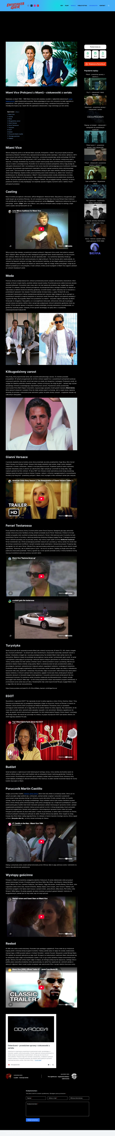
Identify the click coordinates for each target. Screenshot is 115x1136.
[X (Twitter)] (31, 6)
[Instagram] (35, 6)
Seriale (73, 5)
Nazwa (29, 1098)
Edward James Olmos (31, 793)
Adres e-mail (53, 1098)
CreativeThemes (44, 1133)
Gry (61, 5)
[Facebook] (28, 6)
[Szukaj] (108, 5)
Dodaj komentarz (32, 1104)
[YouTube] (38, 6)
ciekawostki (93, 5)
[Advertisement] (57, 24)
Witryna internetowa (76, 1098)
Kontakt (102, 5)
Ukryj (17, 112)
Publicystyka (82, 5)
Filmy (67, 5)
